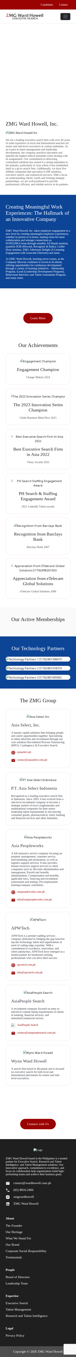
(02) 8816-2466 (23, 1190)
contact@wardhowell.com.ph (32, 1183)
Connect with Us (38, 1124)
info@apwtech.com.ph (30, 972)
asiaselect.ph (24, 752)
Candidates (47, 4)
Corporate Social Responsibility (26, 1251)
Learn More (38, 318)
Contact (63, 4)
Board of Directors (18, 1277)
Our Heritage (14, 1232)
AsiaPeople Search (27, 1024)
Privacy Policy (15, 1335)
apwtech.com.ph (26, 964)
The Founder (14, 1225)
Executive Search (17, 1303)
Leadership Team (17, 1283)
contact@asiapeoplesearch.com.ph (36, 1032)
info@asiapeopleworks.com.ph (34, 899)
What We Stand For (18, 1238)
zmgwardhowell (23, 1196)
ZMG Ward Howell (26, 1203)
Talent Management (18, 1309)
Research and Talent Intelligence (27, 1316)
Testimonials (14, 1257)
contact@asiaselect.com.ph (32, 759)
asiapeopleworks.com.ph (31, 891)
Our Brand (12, 1244)
